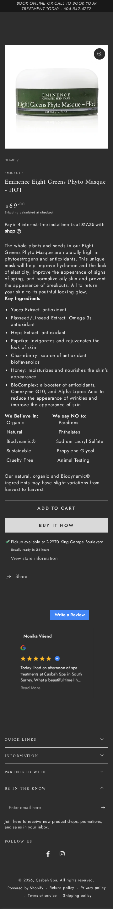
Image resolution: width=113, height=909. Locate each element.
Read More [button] (27, 688)
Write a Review (70, 615)
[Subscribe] (104, 808)
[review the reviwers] (20, 649)
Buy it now (56, 525)
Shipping (12, 212)
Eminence (14, 173)
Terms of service (42, 895)
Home (10, 160)
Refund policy (62, 888)
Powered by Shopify (25, 888)
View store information (34, 558)
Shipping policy (77, 895)
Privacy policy (93, 888)
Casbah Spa (46, 880)
